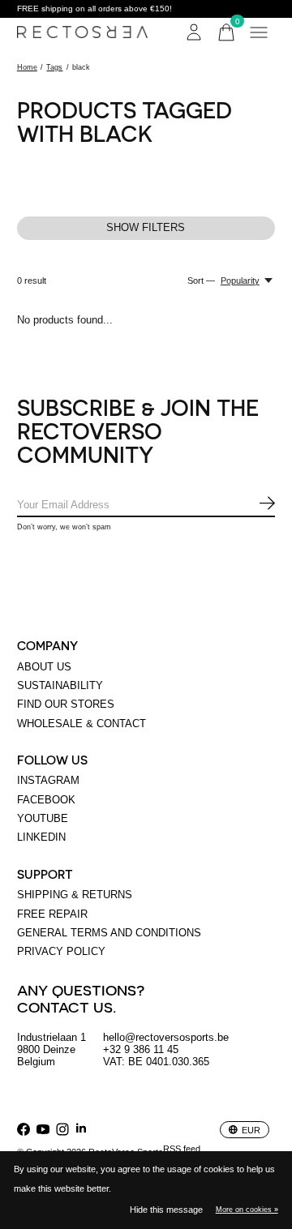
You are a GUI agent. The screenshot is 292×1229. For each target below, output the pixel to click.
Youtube (42, 818)
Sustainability (60, 685)
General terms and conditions (109, 933)
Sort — (201, 280)
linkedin (41, 837)
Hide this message (166, 1209)
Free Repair (52, 914)
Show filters (145, 227)
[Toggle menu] (259, 32)
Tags (54, 67)
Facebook (46, 800)
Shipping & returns (74, 895)
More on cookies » (247, 1209)
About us (44, 667)
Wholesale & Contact (81, 723)
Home (27, 67)
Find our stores (65, 704)
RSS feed (181, 1149)
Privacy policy (61, 951)
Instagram (48, 780)
